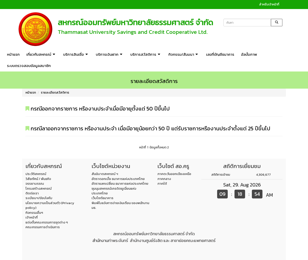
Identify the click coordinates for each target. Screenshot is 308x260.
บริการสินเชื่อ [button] (73, 54)
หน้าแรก (13, 54)
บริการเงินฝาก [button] (107, 54)
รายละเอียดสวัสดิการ (55, 92)
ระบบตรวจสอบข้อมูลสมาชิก (29, 66)
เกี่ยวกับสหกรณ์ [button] (38, 54)
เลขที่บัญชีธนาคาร (220, 54)
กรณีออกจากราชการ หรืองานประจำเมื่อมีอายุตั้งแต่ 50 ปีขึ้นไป (99, 109)
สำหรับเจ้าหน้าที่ (269, 4)
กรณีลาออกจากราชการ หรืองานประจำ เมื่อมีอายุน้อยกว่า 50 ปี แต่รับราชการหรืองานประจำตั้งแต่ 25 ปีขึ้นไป (149, 128)
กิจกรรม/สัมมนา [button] (181, 54)
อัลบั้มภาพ (249, 54)
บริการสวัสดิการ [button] (143, 54)
